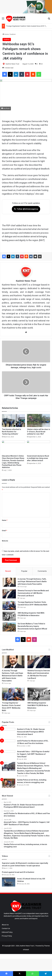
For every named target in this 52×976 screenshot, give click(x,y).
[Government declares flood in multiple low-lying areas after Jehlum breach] (38, 447)
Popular (24, 571)
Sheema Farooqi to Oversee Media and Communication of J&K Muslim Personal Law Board (33, 593)
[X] (8, 256)
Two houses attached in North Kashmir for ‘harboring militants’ (11, 431)
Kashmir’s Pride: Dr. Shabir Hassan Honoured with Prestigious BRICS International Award (31, 731)
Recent (8, 571)
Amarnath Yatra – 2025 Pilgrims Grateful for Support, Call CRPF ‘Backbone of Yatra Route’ (33, 754)
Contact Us (6, 928)
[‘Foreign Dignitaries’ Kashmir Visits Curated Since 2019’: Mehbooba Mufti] (9, 605)
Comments (42, 571)
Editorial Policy (7, 932)
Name (4, 520)
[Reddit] (26, 256)
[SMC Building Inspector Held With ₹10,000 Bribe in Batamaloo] (9, 616)
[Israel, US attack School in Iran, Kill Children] (8, 882)
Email (4, 530)
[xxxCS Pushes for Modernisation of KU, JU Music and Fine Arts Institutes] (8, 744)
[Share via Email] (35, 256)
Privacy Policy (7, 936)
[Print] (40, 256)
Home (6, 34)
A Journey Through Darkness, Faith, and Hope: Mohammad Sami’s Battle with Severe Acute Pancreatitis (32, 581)
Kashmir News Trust (12, 64)
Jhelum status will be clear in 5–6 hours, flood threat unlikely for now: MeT (38, 431)
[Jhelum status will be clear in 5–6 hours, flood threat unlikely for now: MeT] (38, 420)
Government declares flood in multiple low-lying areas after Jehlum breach (38, 458)
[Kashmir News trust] (15, 18)
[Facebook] (4, 256)
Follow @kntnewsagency (26, 209)
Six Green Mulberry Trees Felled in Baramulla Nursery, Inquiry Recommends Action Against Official (32, 626)
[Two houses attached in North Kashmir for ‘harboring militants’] (13, 420)
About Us (5, 925)
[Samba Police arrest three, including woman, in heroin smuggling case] (8, 783)
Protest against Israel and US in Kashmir (18, 872)
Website (5, 541)
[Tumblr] (17, 256)
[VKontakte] (31, 256)
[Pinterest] (22, 256)
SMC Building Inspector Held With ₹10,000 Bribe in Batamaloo (37, 705)
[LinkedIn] (13, 256)
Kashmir (13, 34)
